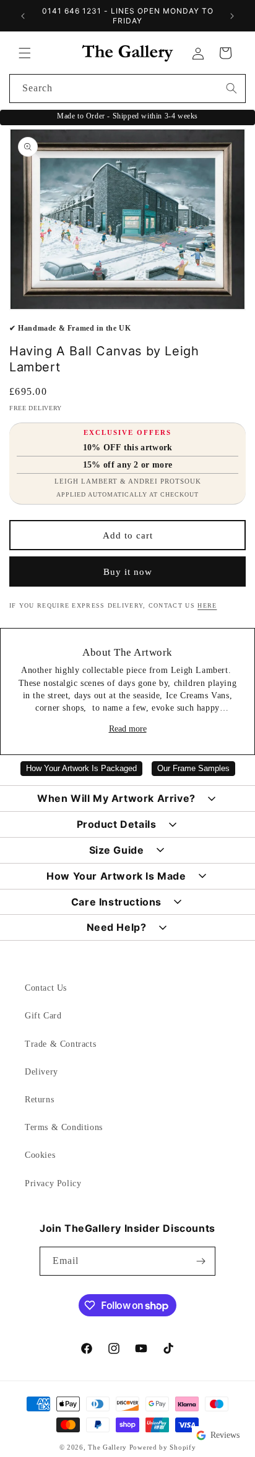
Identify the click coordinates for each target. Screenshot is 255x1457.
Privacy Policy (53, 1183)
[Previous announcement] (23, 16)
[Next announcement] (232, 16)
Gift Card (43, 1015)
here (207, 605)
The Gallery (107, 1447)
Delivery (41, 1071)
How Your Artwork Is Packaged (81, 768)
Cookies (40, 1155)
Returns (39, 1099)
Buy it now (127, 572)
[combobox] (127, 88)
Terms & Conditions (64, 1127)
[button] (24, 53)
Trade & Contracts (60, 1044)
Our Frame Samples (193, 768)
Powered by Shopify (162, 1447)
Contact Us (46, 988)
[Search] (231, 88)
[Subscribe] (201, 1261)
